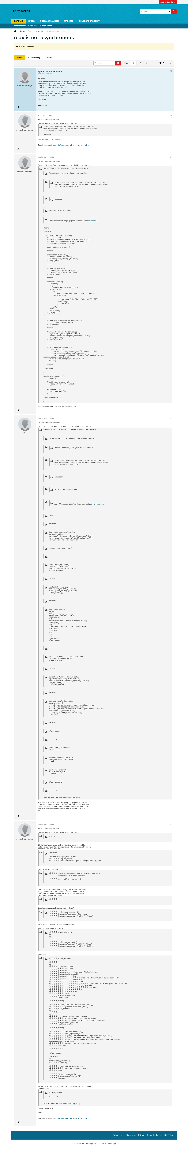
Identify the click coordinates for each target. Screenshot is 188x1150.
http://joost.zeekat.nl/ (64, 145)
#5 (171, 824)
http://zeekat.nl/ (83, 145)
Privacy (141, 1135)
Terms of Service (154, 1135)
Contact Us (131, 1135)
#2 (171, 115)
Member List (20, 26)
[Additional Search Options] (169, 11)
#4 (171, 419)
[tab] (19, 57)
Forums (18, 21)
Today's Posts (45, 26)
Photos (50, 57)
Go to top (168, 1135)
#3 (171, 157)
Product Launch (49, 21)
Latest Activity (34, 57)
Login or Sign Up (166, 2)
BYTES (31, 21)
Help (122, 1135)
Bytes (115, 1135)
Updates (68, 21)
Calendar (32, 26)
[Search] (174, 11)
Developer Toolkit (89, 21)
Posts (19, 57)
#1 (171, 71)
